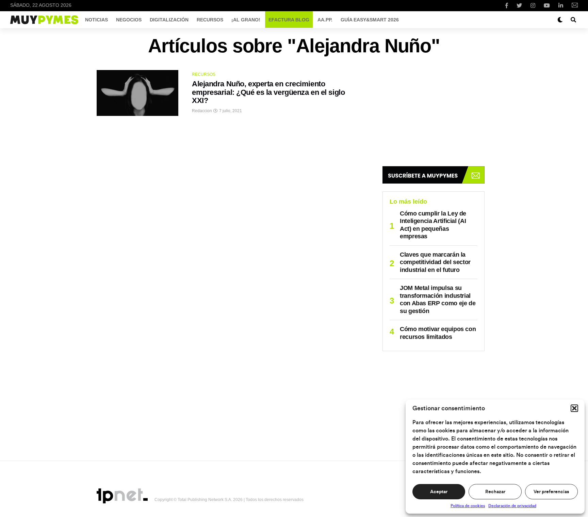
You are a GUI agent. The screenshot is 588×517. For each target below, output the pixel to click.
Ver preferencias (551, 491)
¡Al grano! (245, 19)
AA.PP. (324, 19)
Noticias (96, 19)
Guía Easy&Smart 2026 (370, 19)
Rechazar (495, 491)
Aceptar (438, 491)
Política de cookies (468, 506)
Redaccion (202, 110)
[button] (574, 408)
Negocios (129, 19)
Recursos (210, 19)
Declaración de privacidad (512, 506)
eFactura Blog (288, 19)
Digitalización (169, 19)
